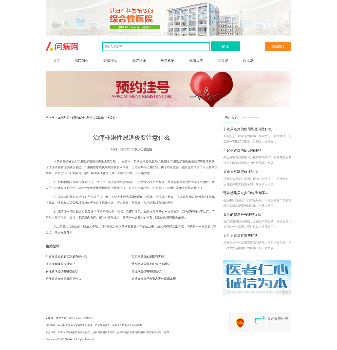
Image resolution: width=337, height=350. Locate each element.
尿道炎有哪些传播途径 (60, 264)
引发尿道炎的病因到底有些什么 (66, 256)
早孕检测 (167, 61)
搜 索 (225, 46)
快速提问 (278, 46)
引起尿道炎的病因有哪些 (147, 256)
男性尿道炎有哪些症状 (146, 271)
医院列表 (64, 117)
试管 (71, 318)
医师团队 (110, 61)
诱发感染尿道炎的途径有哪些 (150, 264)
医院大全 (61, 318)
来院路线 (139, 61)
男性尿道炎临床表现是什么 (63, 278)
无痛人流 (196, 61)
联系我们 (88, 318)
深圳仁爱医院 (95, 117)
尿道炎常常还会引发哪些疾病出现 (153, 278)
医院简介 (82, 61)
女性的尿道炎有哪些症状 (62, 271)
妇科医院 (78, 117)
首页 (56, 61)
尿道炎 (248, 61)
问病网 (50, 117)
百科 (78, 318)
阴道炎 (223, 61)
